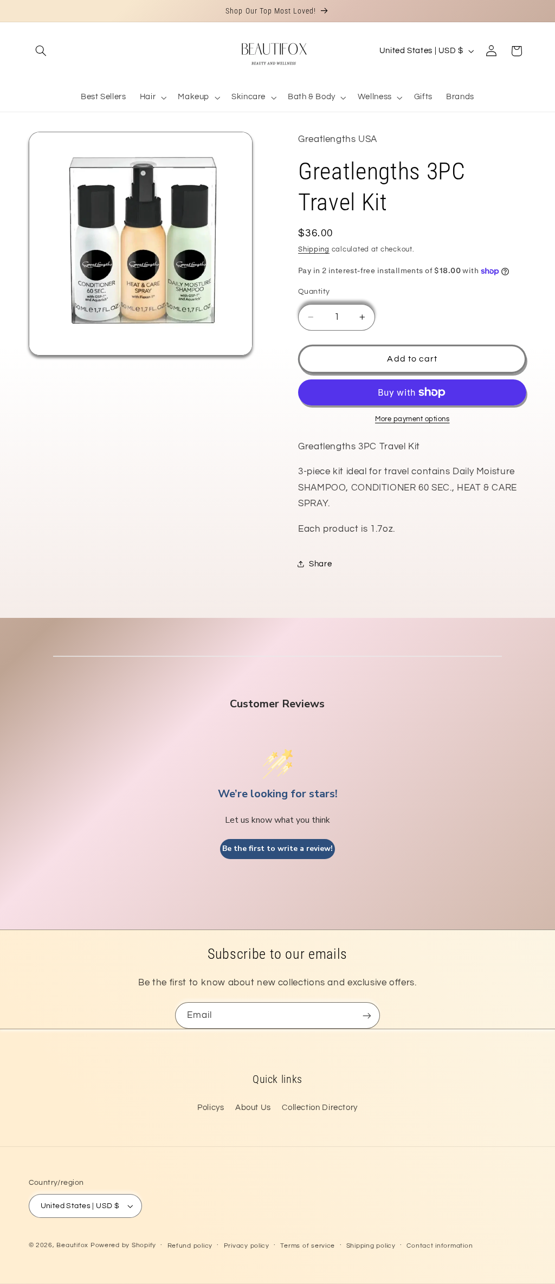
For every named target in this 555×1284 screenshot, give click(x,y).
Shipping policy (371, 1246)
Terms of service (307, 1246)
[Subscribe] (366, 1015)
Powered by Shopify (123, 1245)
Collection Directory (320, 1108)
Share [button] (320, 564)
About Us (253, 1108)
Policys (210, 1108)
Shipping (314, 249)
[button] (41, 50)
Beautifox (72, 1245)
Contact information (439, 1246)
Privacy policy (246, 1246)
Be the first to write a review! (277, 848)
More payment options (412, 419)
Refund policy (190, 1246)
